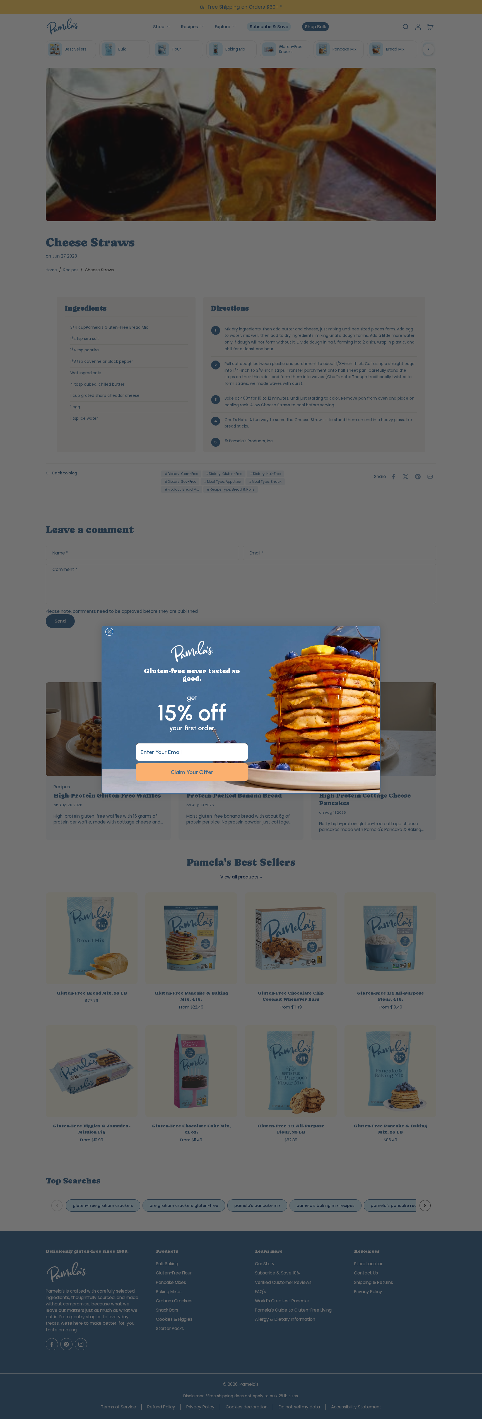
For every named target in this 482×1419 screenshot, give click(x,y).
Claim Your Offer (192, 772)
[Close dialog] (109, 631)
